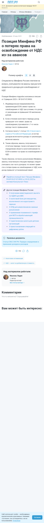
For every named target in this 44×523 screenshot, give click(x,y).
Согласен (37, 517)
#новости (4, 8)
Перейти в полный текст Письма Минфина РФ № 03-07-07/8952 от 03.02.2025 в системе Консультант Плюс (23, 179)
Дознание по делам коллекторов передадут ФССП (21, 6)
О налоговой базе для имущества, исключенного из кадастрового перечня (22, 201)
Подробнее (16, 520)
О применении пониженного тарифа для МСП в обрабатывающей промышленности (23, 215)
